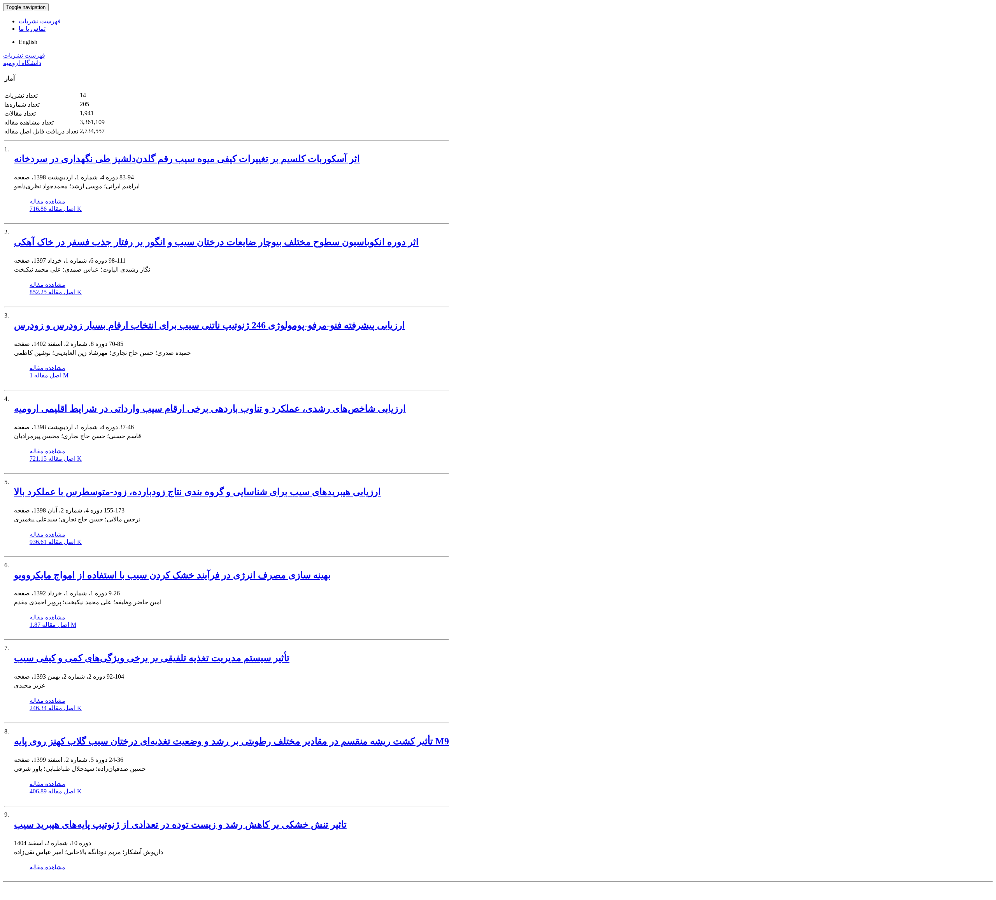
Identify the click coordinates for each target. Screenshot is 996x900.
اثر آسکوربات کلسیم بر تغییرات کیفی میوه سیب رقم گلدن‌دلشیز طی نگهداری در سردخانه (187, 159)
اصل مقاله (56, 208)
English (28, 42)
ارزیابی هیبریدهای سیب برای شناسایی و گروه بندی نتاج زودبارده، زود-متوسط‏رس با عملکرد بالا (197, 492)
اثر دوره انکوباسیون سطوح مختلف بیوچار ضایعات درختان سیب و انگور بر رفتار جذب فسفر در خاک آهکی (216, 242)
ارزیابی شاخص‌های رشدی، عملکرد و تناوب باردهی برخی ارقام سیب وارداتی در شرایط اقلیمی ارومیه (210, 409)
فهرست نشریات (40, 21)
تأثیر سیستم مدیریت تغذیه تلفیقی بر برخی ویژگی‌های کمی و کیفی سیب (151, 658)
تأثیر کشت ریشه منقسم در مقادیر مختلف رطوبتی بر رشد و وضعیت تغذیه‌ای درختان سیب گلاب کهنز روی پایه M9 (231, 741)
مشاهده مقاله (47, 201)
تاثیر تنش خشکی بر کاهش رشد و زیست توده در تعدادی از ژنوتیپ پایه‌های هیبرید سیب (180, 824)
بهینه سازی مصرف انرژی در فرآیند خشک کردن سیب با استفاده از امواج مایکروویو (172, 575)
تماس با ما (32, 28)
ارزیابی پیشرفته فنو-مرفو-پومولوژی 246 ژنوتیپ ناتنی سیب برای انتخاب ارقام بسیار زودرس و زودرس (209, 325)
